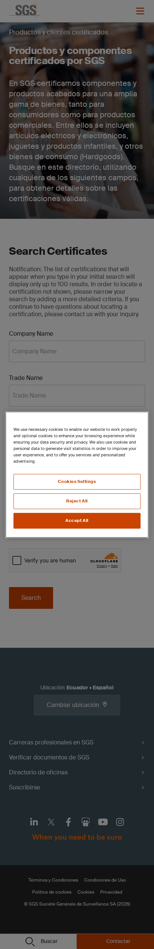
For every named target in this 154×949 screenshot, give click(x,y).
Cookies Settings (77, 481)
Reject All (77, 501)
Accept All (77, 520)
